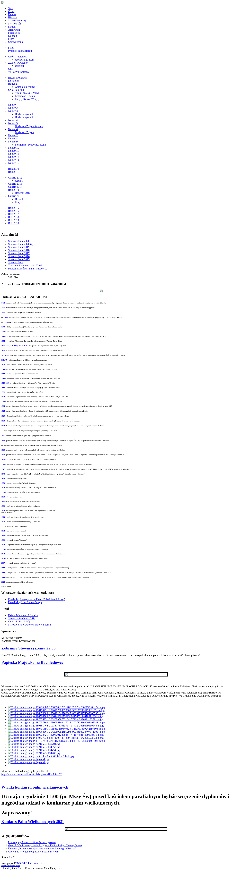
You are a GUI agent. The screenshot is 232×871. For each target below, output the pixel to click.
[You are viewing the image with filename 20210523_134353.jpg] (34, 747)
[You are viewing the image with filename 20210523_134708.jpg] (34, 753)
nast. (31, 863)
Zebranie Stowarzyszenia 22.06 (25, 265)
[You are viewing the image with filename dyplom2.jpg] (28, 762)
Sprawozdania (15, 262)
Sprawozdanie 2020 (19, 241)
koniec (37, 863)
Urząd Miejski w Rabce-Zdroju (25, 602)
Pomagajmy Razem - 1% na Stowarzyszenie (32, 842)
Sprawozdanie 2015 (19, 259)
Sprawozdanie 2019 (19, 247)
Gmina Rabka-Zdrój (19, 621)
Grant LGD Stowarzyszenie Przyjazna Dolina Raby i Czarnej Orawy (45, 845)
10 (27, 863)
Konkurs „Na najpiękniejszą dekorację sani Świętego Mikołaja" (42, 848)
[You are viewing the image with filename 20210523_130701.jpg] (34, 743)
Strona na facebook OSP (21, 618)
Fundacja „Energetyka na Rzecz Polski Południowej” (36, 599)
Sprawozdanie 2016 (19, 256)
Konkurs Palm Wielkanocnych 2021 (32, 821)
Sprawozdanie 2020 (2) (20, 244)
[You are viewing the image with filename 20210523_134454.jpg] (34, 750)
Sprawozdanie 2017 (19, 253)
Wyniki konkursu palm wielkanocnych (34, 787)
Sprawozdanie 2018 (19, 250)
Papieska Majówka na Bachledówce (27, 268)
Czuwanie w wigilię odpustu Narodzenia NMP (33, 851)
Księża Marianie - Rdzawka (23, 615)
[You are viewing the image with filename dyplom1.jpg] (28, 759)
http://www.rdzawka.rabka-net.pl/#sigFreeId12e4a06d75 (31, 774)
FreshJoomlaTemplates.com (10, 866)
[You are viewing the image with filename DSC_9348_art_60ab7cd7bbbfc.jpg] (41, 756)
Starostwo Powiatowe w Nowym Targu (29, 624)
